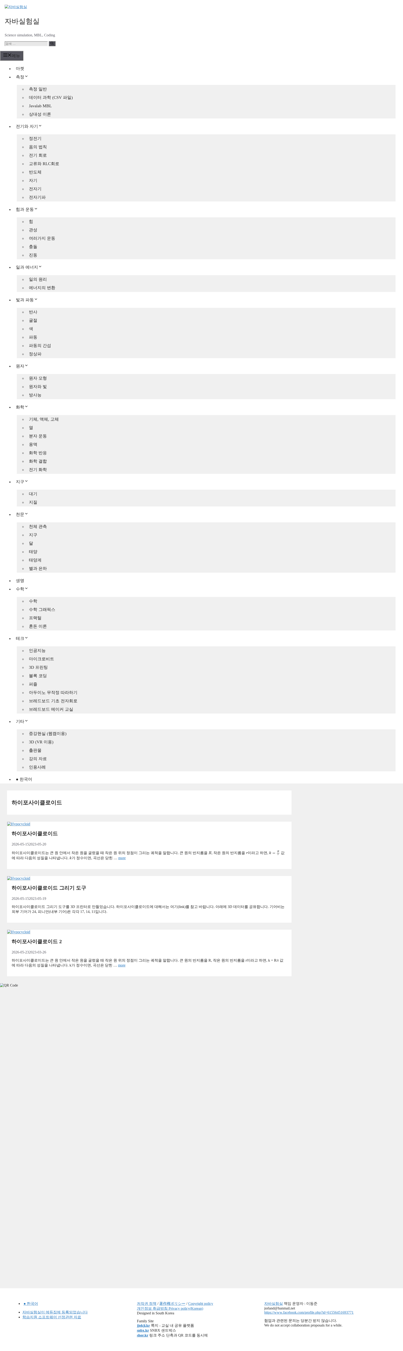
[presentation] (210, 853)
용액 (33, 444)
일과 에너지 (27, 267)
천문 (20, 514)
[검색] (52, 43)
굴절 (33, 320)
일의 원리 (38, 279)
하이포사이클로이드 (35, 833)
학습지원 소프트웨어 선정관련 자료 (51, 1317)
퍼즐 (33, 684)
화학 (20, 407)
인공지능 (37, 650)
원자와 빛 (38, 386)
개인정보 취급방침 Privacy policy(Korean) (170, 1308)
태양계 (35, 560)
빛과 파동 (25, 300)
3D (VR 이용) (41, 742)
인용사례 (37, 767)
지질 (33, 502)
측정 (20, 77)
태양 (33, 551)
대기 (33, 494)
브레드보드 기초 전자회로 (53, 701)
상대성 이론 (40, 114)
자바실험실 (22, 21)
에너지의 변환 (42, 287)
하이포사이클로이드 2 (37, 941)
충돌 (33, 246)
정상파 (35, 354)
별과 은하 (38, 568)
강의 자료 (38, 758)
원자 (20, 366)
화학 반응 (38, 452)
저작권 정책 (146, 1304)
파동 (33, 337)
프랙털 (35, 618)
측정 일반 (38, 89)
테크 (20, 638)
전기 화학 (38, 469)
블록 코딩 (38, 675)
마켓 (20, 68)
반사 (33, 312)
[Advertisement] (35, 1064)
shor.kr (142, 1335)
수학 (20, 589)
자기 (33, 180)
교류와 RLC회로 (44, 163)
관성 (33, 230)
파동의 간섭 (40, 345)
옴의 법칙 (38, 147)
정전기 (35, 138)
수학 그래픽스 (42, 609)
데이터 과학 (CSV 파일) (51, 97)
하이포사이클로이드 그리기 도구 (49, 888)
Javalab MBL (40, 106)
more (122, 858)
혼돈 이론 (38, 626)
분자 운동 (38, 436)
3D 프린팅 (38, 667)
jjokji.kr (143, 1325)
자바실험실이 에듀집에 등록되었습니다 (55, 1312)
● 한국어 (24, 779)
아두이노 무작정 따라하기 (53, 692)
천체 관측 (38, 526)
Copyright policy (200, 1304)
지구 (20, 481)
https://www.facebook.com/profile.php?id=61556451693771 (309, 1312)
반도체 (35, 172)
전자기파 (37, 197)
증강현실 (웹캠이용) (47, 733)
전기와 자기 (27, 126)
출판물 (35, 750)
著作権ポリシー (172, 1304)
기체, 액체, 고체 (44, 419)
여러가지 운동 (42, 238)
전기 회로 (38, 155)
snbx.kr (143, 1330)
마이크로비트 (41, 659)
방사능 (35, 395)
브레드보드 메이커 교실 (51, 709)
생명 (20, 580)
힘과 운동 (25, 209)
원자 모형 (38, 378)
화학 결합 (38, 461)
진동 (33, 255)
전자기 (35, 189)
